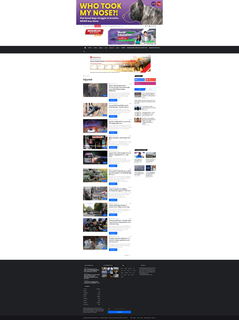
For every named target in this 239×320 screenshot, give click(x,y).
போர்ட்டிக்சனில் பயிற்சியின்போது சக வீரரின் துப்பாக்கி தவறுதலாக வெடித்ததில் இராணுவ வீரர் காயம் (120, 172)
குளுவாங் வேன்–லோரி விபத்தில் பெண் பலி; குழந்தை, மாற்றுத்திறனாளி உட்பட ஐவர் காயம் (120, 154)
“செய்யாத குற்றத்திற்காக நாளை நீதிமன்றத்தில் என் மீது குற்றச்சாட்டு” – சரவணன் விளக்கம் (150, 174)
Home (85, 75)
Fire (125, 270)
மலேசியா (95, 47)
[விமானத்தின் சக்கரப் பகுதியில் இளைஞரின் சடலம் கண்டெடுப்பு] (116, 275)
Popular (140, 89)
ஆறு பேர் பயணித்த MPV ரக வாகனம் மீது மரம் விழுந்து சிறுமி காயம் (119, 122)
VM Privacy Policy (147, 317)
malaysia (126, 272)
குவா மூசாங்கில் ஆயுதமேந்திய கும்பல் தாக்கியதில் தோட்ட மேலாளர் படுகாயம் (119, 106)
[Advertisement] (145, 137)
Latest (89, 47)
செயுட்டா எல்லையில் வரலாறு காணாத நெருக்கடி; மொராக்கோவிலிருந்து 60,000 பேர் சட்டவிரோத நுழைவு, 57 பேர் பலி (149, 95)
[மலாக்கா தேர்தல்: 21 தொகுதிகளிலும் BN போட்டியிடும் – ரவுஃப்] (139, 155)
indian (134, 270)
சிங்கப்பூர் (85, 298)
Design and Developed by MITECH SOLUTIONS (118, 317)
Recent (150, 89)
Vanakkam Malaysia (104, 317)
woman (122, 276)
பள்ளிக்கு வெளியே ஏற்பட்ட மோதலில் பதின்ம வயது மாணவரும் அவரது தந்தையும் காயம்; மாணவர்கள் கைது (120, 222)
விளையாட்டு (111, 47)
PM (121, 274)
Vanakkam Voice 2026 (154, 47)
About (141, 317)
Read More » (113, 100)
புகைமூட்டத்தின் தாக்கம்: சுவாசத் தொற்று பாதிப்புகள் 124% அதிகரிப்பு (139, 173)
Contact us (153, 317)
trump (132, 274)
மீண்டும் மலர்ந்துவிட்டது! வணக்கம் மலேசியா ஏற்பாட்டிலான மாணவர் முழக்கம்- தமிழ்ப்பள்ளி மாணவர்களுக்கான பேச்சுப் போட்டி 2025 (145, 102)
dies (122, 270)
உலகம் (106, 47)
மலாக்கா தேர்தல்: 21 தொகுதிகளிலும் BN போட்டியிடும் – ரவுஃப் (138, 160)
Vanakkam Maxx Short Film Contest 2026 (137, 47)
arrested (129, 268)
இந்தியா (100, 47)
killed (122, 272)
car (133, 268)
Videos (85, 290)
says (129, 274)
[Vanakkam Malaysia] (94, 32)
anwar (125, 268)
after (122, 268)
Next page (127, 255)
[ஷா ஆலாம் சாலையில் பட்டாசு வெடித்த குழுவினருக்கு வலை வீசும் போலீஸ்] (151, 155)
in (131, 270)
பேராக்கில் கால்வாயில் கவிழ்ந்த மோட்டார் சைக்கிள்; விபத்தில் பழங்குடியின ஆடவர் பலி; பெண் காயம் (119, 240)
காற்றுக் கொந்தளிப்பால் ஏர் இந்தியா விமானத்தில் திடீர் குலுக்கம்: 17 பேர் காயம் (120, 190)
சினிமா (117, 47)
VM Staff (111, 83)
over (133, 272)
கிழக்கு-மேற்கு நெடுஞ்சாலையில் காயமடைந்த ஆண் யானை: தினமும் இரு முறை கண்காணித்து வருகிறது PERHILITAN (119, 88)
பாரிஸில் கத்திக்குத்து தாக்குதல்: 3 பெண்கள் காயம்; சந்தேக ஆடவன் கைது (119, 206)
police (125, 274)
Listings (123, 47)
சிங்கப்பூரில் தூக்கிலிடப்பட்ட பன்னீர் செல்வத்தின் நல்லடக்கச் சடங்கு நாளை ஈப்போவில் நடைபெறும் (148, 114)
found (128, 270)
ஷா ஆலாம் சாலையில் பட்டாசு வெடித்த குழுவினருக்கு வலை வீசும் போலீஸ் (114, 26)
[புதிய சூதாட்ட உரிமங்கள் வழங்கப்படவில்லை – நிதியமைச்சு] (104, 275)
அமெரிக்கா (86, 292)
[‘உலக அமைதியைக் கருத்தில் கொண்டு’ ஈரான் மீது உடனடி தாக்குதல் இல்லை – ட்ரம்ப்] (137, 108)
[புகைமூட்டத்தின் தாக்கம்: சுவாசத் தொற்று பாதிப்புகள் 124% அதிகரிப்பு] (139, 168)
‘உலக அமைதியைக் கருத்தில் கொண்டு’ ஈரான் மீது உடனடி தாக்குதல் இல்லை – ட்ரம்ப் (149, 108)
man (130, 272)
